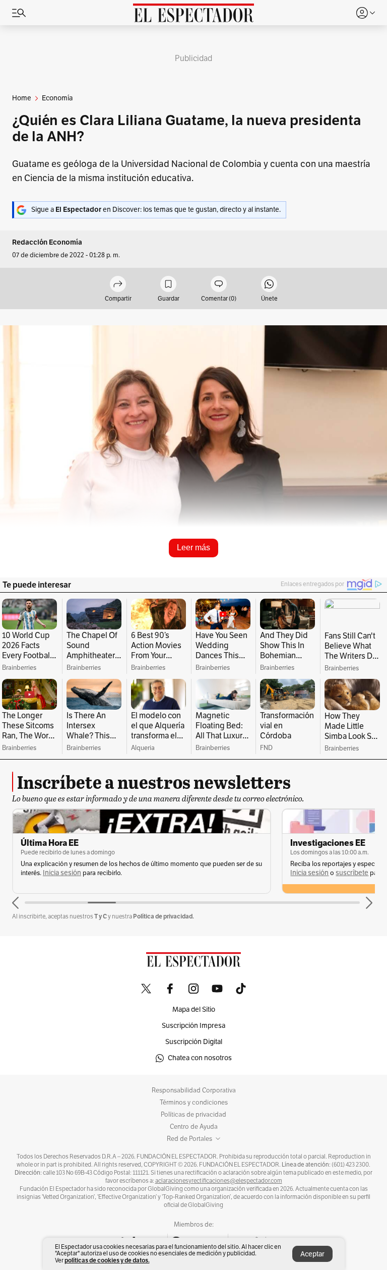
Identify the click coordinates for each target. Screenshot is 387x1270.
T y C (100, 916)
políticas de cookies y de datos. (107, 1260)
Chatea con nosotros (200, 1058)
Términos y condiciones (194, 1102)
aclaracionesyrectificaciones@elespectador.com (218, 1180)
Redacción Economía (47, 242)
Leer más (193, 547)
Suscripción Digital (193, 1041)
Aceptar (312, 1254)
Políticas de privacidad (193, 1114)
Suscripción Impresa (193, 1025)
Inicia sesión (62, 873)
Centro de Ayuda (194, 1126)
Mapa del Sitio (193, 1009)
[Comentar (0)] (219, 285)
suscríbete (352, 873)
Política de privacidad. (163, 916)
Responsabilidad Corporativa (194, 1090)
